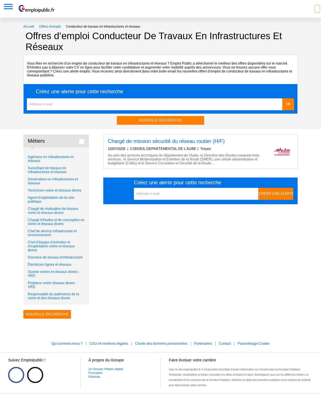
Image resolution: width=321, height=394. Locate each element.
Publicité (94, 376)
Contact (225, 343)
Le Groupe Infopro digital (105, 369)
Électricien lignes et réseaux (49, 264)
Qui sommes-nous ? (67, 343)
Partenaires (203, 343)
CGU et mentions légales (108, 343)
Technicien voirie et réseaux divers (54, 190)
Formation (95, 373)
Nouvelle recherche (160, 120)
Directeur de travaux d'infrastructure (55, 257)
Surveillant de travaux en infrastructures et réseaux (47, 170)
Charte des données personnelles (161, 343)
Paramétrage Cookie (254, 343)
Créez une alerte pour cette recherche (79, 91)
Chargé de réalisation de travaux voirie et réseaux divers (53, 211)
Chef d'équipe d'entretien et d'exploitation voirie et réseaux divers (51, 246)
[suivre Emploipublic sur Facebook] (16, 375)
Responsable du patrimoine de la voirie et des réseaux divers (53, 296)
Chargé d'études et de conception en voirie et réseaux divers (56, 222)
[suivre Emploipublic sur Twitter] (35, 375)
